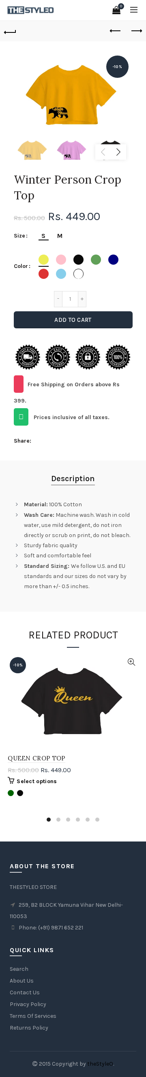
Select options (37, 781)
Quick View (131, 662)
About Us (22, 980)
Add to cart (72, 319)
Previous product (115, 31)
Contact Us (25, 992)
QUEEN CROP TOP (36, 758)
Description (73, 478)
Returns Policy (29, 1027)
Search (19, 969)
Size (19, 236)
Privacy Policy (28, 1004)
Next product (136, 31)
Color (21, 266)
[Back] (10, 31)
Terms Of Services (33, 1016)
